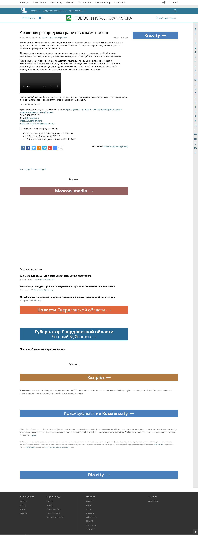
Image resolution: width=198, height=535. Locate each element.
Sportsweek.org (102, 2)
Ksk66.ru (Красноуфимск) (54, 37)
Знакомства (91, 525)
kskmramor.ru (32, 118)
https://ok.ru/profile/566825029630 (37, 123)
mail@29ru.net (153, 501)
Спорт (88, 509)
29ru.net (70, 2)
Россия (49, 501)
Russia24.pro (66, 447)
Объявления (91, 517)
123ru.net (173, 2)
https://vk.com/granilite (31, 120)
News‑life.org (55, 2)
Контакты (152, 496)
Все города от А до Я (55, 517)
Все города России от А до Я (33, 169)
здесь (34, 435)
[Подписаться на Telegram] (163, 2)
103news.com (158, 444)
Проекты (90, 496)
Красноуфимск (27, 496)
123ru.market (85, 2)
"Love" (47, 447)
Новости (89, 501)
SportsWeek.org (30, 447)
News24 (52, 447)
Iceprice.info (120, 2)
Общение (90, 529)
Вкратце (23, 513)
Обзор (23, 505)
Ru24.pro (24, 2)
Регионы (90, 513)
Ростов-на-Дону (53, 513)
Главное (23, 501)
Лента (22, 509)
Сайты (89, 505)
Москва (50, 505)
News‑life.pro (39, 2)
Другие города (54, 496)
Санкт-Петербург (54, 509)
